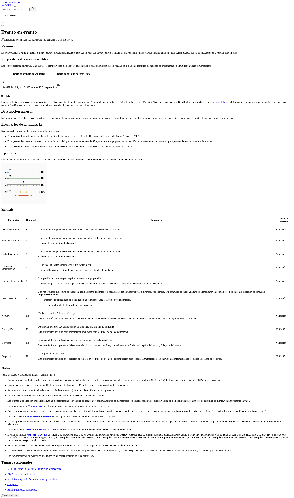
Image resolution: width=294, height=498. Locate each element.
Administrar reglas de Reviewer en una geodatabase (32, 479)
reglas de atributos (219, 102)
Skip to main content (11, 2)
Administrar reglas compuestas (22, 489)
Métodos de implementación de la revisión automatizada (34, 469)
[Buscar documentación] (33, 9)
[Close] (2, 22)
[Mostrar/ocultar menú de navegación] (14, 6)
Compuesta (12, 484)
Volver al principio (10, 495)
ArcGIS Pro (7, 5)
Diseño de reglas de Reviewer (21, 474)
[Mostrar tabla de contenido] (2, 25)
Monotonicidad (35, 406)
